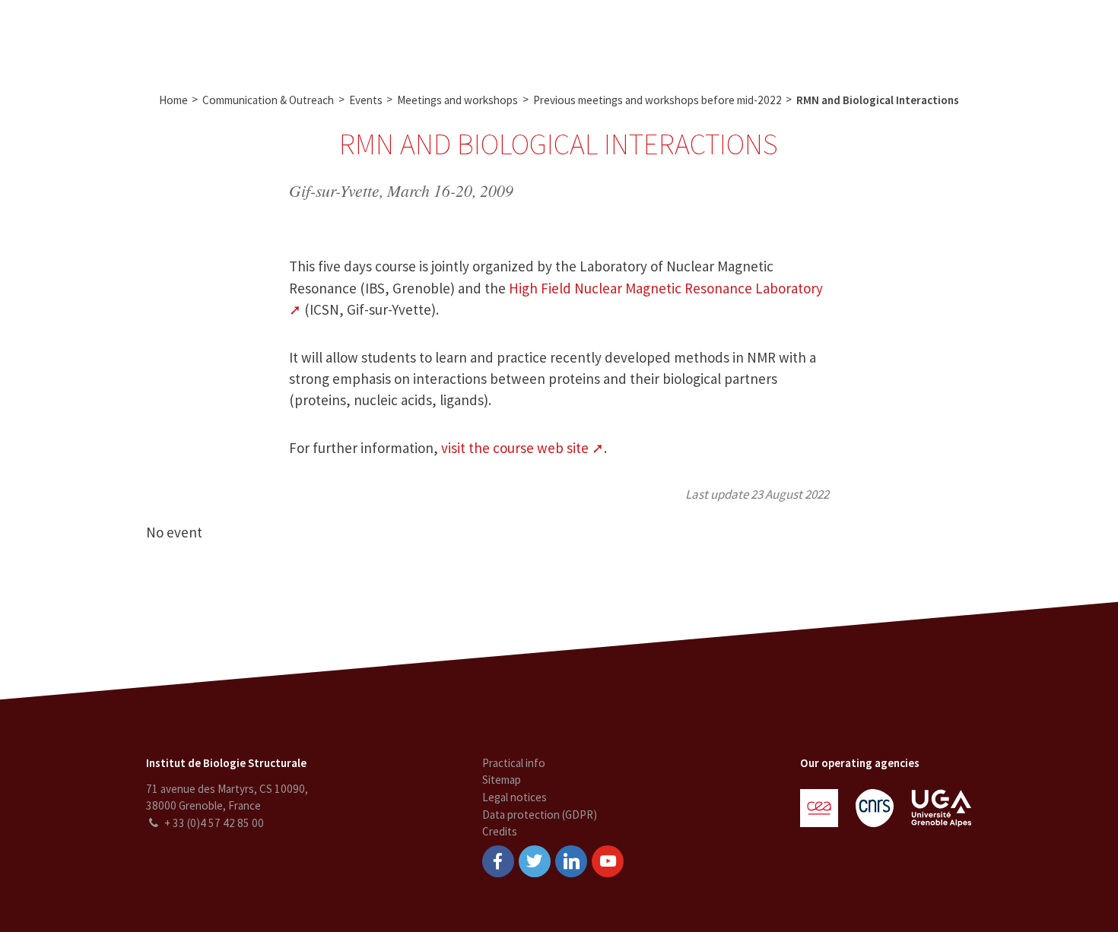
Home (173, 100)
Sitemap (501, 779)
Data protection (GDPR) (539, 814)
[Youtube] (608, 861)
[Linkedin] (571, 861)
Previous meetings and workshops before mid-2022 (657, 100)
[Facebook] (498, 861)
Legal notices (514, 797)
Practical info (513, 763)
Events (366, 100)
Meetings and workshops (457, 100)
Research (351, 36)
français (1079, 36)
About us (286, 36)
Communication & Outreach (557, 36)
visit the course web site (515, 448)
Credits (499, 831)
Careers (668, 36)
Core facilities (429, 36)
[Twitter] (535, 861)
